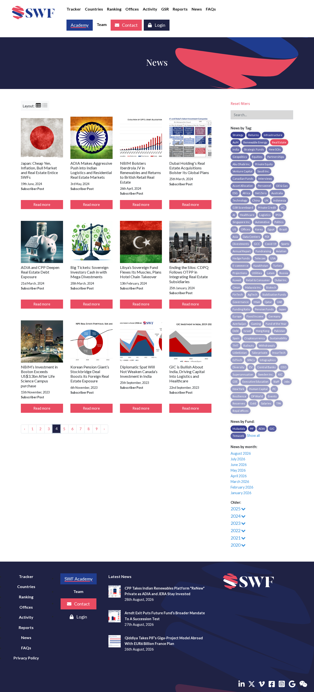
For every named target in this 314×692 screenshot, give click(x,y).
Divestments (241, 243)
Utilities (257, 273)
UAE (279, 301)
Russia (283, 273)
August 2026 (241, 453)
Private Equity (264, 164)
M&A (257, 301)
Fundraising (263, 251)
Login (159, 25)
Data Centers (251, 236)
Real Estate (279, 142)
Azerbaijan (239, 323)
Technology (240, 200)
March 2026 (240, 481)
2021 (236, 538)
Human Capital (258, 388)
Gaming (256, 323)
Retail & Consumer (258, 280)
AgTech (252, 294)
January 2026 (241, 493)
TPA (278, 403)
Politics (279, 222)
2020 (236, 545)
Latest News (119, 576)
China (256, 200)
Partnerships (275, 156)
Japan (282, 309)
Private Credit (267, 207)
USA (272, 258)
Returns (253, 135)
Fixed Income (255, 316)
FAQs (211, 9)
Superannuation (243, 374)
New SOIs (275, 149)
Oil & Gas (282, 185)
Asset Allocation (243, 185)
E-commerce (241, 265)
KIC (280, 374)
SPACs (251, 360)
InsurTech (279, 352)
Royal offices (241, 410)
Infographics (268, 360)
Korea (259, 229)
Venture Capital (242, 171)
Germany (274, 316)
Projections (240, 273)
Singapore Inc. (241, 222)
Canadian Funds (243, 178)
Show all (253, 435)
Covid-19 (270, 243)
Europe (237, 316)
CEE (235, 381)
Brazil (283, 229)
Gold (253, 403)
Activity (150, 9)
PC (274, 388)
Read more (41, 204)
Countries (94, 9)
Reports (180, 9)
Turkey (277, 265)
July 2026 (238, 459)
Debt (236, 330)
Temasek (238, 435)
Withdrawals (267, 345)
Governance (241, 301)
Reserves (239, 403)
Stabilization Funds (274, 294)
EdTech (237, 360)
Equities (257, 156)
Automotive (262, 222)
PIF (252, 428)
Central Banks (266, 367)
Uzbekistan (240, 352)
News (197, 9)
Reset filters (240, 103)
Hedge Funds (241, 258)
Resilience (239, 396)
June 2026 (239, 465)
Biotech (271, 287)
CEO (283, 367)
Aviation (281, 251)
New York (238, 388)
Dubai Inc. (281, 280)
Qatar (268, 301)
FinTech (238, 294)
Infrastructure (273, 135)
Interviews (265, 178)
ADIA (262, 428)
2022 (236, 530)
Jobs (287, 381)
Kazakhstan (260, 265)
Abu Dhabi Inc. (241, 164)
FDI (267, 236)
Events (272, 396)
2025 (236, 508)
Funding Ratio (241, 309)
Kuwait (237, 280)
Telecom (260, 258)
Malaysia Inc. (253, 287)
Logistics (265, 214)
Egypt (271, 229)
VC (283, 207)
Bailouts (248, 345)
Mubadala (239, 428)
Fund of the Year (276, 323)
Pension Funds (264, 309)
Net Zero (260, 193)
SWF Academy (78, 578)
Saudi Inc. (263, 171)
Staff (276, 381)
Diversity (238, 367)
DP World (257, 396)
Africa (246, 193)
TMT (235, 345)
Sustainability (278, 338)
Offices (132, 9)
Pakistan (279, 330)
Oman (236, 287)
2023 (236, 523)
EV (250, 367)
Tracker (73, 9)
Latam (271, 273)
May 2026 (238, 470)
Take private (259, 352)
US (234, 229)
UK (266, 200)
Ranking (114, 9)
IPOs (278, 214)
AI (234, 214)
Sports (285, 243)
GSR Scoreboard (243, 207)
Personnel (264, 185)
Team (102, 24)
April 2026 (239, 476)
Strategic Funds (254, 149)
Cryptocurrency (254, 338)
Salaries (266, 403)
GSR (165, 9)
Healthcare (247, 214)
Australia (277, 193)
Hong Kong (262, 330)
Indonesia (279, 200)
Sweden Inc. (265, 374)
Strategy (238, 135)
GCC (257, 243)
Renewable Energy (255, 142)
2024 (236, 516)
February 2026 (242, 487)
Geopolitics (240, 156)
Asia (235, 236)
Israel (247, 330)
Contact (129, 25)
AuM (235, 142)
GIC (272, 428)
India (236, 149)
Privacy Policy (26, 657)
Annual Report (242, 251)
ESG (235, 193)
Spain (236, 338)
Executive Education (255, 381)
